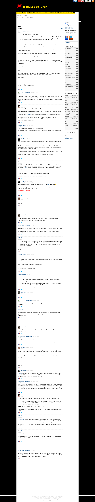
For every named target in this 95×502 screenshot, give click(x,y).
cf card (29, 114)
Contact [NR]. (55, 499)
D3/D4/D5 (67, 62)
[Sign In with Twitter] (71, 37)
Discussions (19, 15)
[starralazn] (19, 106)
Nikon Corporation (51, 496)
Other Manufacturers (69, 86)
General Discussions (69, 82)
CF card (25, 167)
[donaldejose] (21, 92)
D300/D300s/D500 (68, 59)
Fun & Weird (67, 88)
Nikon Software (68, 79)
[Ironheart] (20, 161)
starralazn (23, 105)
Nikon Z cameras (68, 51)
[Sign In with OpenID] (69, 37)
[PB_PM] (19, 139)
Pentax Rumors (58, 12)
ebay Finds (29, 12)
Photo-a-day (67, 89)
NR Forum (24, 12)
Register (70, 38)
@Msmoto (20, 373)
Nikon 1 (66, 71)
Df (65, 55)
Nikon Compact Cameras (70, 77)
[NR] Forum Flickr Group (69, 138)
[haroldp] (20, 30)
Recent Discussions (70, 44)
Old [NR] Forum (68, 137)
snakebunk (23, 214)
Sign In (25, 15)
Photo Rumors (66, 12)
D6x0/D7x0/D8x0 (68, 57)
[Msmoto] (19, 198)
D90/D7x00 (67, 66)
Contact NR (72, 12)
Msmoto (23, 198)
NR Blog (18, 12)
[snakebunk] (19, 215)
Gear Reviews (68, 84)
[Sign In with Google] (67, 37)
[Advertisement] (70, 160)
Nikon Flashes (68, 75)
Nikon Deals (35, 12)
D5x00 (66, 64)
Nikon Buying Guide (43, 12)
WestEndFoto (28, 238)
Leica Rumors (51, 12)
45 (61, 28)
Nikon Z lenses (68, 50)
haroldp (24, 31)
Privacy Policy (49, 500)
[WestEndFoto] (21, 237)
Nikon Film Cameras (69, 73)
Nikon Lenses (68, 68)
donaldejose (27, 92)
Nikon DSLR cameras (69, 53)
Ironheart (25, 161)
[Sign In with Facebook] (65, 37)
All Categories (68, 48)
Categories (68, 42)
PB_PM (22, 138)
